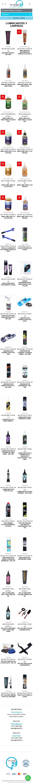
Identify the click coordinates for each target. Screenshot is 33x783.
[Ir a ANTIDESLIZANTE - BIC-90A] (8, 37)
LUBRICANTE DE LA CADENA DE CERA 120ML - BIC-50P (8, 452)
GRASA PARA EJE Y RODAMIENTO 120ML (8, 284)
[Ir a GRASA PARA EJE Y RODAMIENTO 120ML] (8, 268)
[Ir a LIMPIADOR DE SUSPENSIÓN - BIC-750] (25, 371)
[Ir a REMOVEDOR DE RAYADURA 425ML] (25, 544)
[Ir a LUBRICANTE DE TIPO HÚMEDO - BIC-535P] (25, 476)
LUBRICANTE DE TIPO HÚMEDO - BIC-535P (24, 492)
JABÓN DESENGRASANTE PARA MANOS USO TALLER (24, 283)
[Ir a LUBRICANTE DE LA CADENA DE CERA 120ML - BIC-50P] (8, 437)
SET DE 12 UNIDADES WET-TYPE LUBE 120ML (8, 630)
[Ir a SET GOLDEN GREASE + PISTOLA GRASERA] (8, 682)
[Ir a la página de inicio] (16, 4)
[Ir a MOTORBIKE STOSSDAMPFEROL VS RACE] (8, 510)
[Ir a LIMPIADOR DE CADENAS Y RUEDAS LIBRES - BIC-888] (25, 338)
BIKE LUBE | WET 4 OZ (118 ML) (24, 217)
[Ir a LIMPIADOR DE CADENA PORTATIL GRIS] (8, 338)
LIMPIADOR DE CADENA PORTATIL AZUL (25, 319)
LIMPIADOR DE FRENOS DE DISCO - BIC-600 (8, 385)
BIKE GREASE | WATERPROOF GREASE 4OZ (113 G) (25, 52)
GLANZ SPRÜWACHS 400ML (25, 248)
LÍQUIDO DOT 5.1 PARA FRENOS (8, 420)
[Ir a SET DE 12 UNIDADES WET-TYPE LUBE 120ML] (8, 613)
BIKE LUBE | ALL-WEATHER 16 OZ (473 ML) (8, 119)
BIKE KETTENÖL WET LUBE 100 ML (24, 85)
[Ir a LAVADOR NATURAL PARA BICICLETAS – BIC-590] (8, 302)
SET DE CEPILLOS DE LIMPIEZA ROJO (25, 629)
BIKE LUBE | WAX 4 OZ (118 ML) (24, 185)
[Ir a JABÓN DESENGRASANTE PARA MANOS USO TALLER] (25, 268)
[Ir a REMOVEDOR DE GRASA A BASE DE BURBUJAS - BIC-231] (8, 544)
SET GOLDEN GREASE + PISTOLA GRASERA (8, 695)
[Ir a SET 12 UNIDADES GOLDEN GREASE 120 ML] (25, 577)
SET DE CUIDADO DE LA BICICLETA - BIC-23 (8, 662)
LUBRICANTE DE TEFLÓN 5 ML (8, 490)
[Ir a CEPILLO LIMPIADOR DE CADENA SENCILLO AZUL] (8, 235)
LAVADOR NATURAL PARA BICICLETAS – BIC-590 (8, 317)
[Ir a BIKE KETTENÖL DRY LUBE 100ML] (8, 71)
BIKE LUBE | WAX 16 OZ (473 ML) (8, 185)
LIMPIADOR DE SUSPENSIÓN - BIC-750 (24, 385)
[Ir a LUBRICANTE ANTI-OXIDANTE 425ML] (25, 404)
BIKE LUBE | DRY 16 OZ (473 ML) (8, 152)
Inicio (9, 18)
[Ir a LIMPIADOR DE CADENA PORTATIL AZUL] (25, 302)
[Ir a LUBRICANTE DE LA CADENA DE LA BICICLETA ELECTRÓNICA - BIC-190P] (25, 437)
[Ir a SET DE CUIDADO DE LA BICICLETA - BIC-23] (8, 648)
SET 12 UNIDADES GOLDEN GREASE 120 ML (25, 594)
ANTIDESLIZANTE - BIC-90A (8, 53)
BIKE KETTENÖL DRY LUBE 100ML (8, 85)
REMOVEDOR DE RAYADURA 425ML (24, 558)
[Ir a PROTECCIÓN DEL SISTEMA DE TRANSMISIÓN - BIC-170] (25, 510)
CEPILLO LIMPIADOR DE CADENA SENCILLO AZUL (8, 249)
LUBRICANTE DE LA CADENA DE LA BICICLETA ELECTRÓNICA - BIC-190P (25, 456)
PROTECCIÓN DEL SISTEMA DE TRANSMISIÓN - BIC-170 (25, 525)
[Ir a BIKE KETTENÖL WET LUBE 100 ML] (25, 71)
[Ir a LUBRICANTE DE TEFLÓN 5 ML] (8, 476)
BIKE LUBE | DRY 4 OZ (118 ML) (24, 152)
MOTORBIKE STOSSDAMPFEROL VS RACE (8, 524)
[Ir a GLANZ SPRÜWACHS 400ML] (25, 235)
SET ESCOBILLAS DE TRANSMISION (25, 664)
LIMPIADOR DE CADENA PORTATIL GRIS (8, 352)
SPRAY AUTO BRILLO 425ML (24, 695)
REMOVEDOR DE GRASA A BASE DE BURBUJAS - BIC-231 (8, 559)
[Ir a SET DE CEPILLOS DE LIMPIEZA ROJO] (25, 613)
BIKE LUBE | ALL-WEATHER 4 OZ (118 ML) (25, 119)
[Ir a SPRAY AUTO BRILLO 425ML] (25, 682)
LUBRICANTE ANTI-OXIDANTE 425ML (24, 418)
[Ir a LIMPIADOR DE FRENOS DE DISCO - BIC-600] (8, 371)
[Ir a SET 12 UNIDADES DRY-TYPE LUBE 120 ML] (8, 577)
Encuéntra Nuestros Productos (12, 10)
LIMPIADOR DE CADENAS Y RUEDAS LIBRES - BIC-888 (25, 352)
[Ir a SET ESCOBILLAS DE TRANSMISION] (25, 648)
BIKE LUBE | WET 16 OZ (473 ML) (8, 217)
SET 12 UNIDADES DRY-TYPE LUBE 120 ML (8, 594)
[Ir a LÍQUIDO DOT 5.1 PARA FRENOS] (8, 404)
